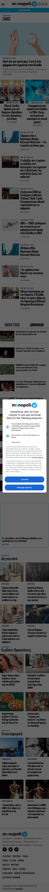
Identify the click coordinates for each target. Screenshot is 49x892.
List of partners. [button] (37, 457)
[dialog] (24, 446)
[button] (24, 442)
